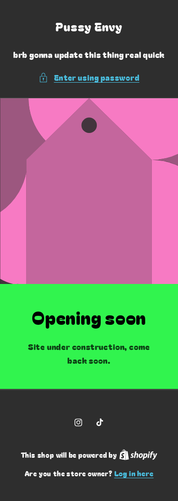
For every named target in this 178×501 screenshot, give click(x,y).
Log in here (134, 473)
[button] (88, 77)
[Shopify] (138, 455)
